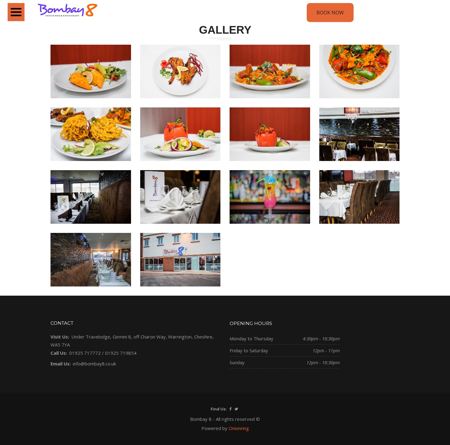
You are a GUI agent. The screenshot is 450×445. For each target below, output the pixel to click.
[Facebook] (230, 409)
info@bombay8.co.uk (94, 364)
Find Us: (219, 409)
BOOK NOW (330, 12)
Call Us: (59, 353)
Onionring (239, 428)
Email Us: (61, 364)
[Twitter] (236, 409)
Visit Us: (60, 337)
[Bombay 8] (67, 11)
